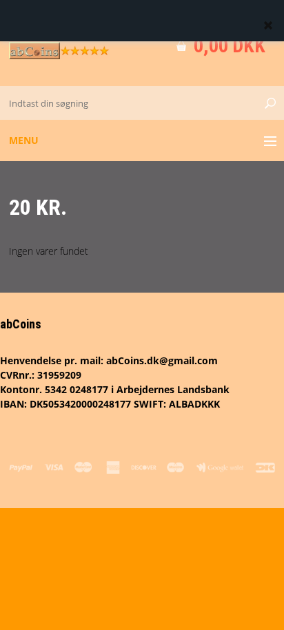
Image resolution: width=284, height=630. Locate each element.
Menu (24, 140)
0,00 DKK (229, 45)
